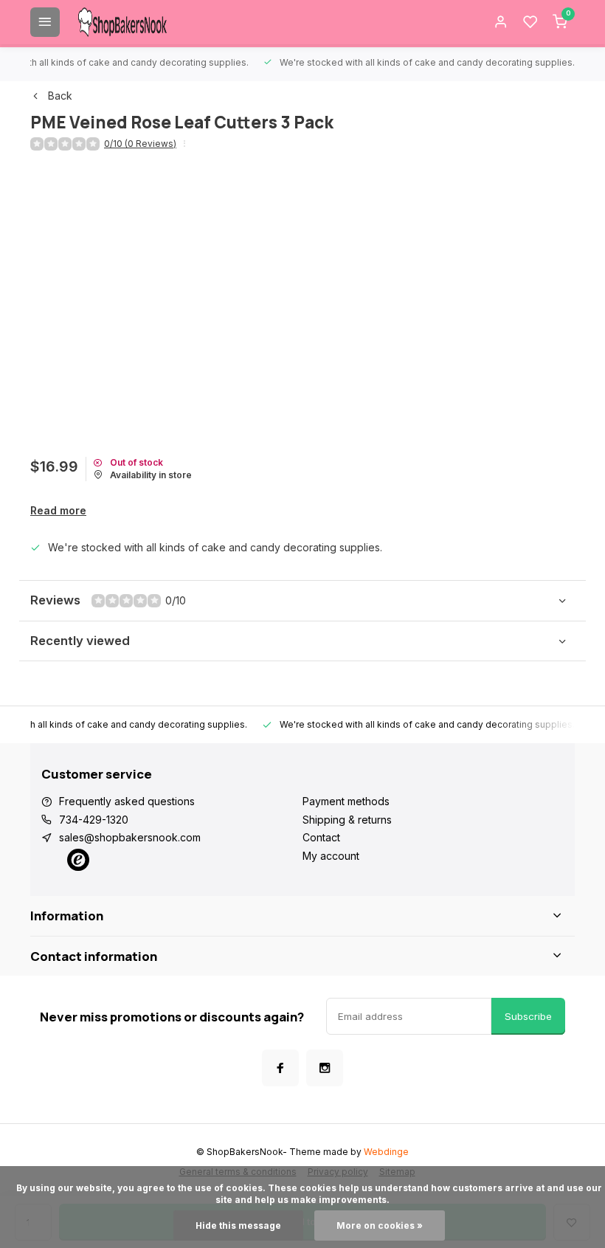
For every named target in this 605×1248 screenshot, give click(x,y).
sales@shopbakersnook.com (130, 837)
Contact (321, 837)
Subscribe (528, 1016)
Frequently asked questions (127, 801)
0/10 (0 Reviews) (140, 143)
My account (330, 855)
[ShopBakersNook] (122, 22)
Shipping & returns (347, 819)
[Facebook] (280, 1067)
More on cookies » (379, 1225)
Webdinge (386, 1151)
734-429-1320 (93, 819)
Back (60, 95)
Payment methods (346, 801)
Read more (58, 510)
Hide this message (238, 1225)
